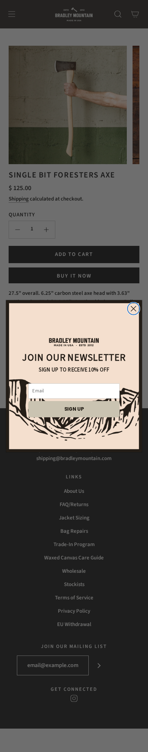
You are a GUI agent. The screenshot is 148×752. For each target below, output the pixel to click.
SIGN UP (74, 408)
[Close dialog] (134, 308)
